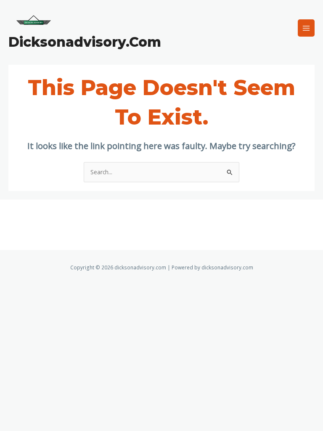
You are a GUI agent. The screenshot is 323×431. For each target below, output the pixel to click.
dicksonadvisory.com (84, 42)
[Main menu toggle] (306, 28)
